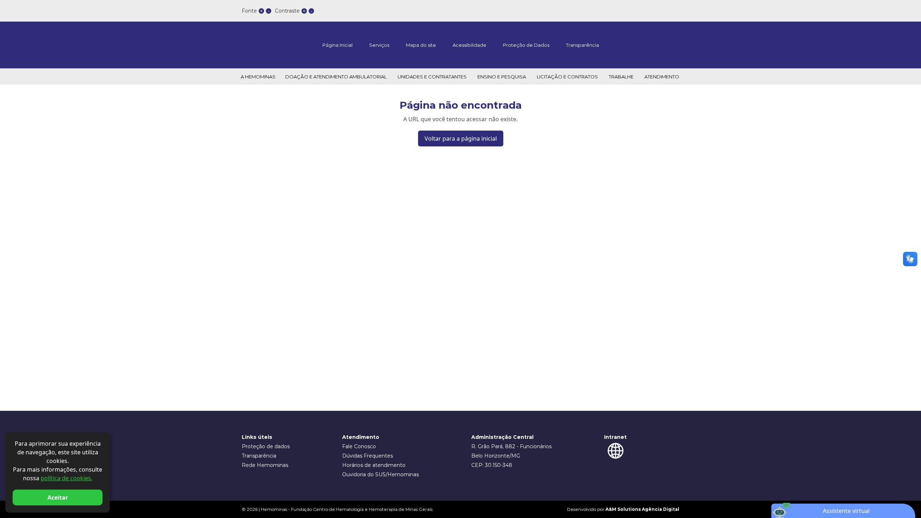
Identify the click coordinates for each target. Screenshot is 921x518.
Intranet (615, 437)
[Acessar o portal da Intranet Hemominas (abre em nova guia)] (615, 451)
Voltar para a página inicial (461, 138)
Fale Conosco (359, 446)
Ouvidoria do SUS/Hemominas (380, 474)
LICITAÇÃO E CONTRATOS (567, 76)
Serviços (379, 45)
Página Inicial (337, 45)
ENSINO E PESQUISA (501, 76)
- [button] (269, 11)
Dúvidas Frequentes (367, 456)
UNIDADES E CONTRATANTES (432, 76)
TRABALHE (621, 76)
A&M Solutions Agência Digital (642, 509)
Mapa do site (421, 45)
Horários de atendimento (373, 465)
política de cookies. (66, 478)
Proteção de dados (266, 446)
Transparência (582, 45)
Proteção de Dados (526, 45)
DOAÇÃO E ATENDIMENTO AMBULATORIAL (336, 76)
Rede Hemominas (265, 465)
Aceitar (57, 497)
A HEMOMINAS (258, 76)
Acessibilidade (469, 45)
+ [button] (261, 11)
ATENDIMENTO (661, 76)
